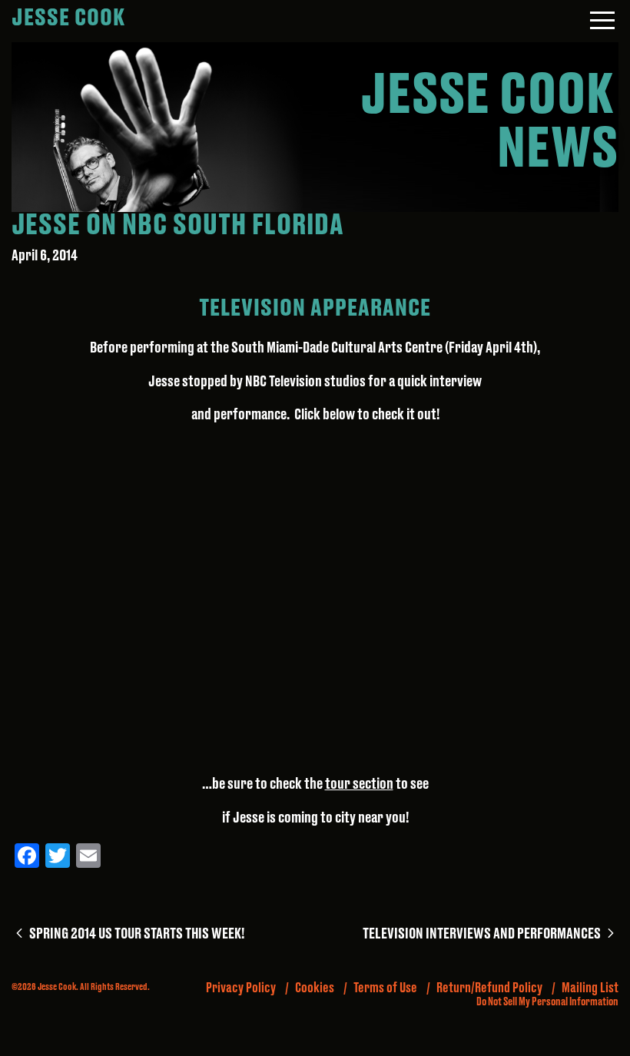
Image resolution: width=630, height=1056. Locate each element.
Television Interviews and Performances (490, 934)
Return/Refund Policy (489, 988)
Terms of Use (385, 988)
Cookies (314, 988)
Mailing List (590, 988)
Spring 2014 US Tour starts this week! (135, 934)
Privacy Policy (241, 988)
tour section (359, 784)
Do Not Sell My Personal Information (547, 1002)
